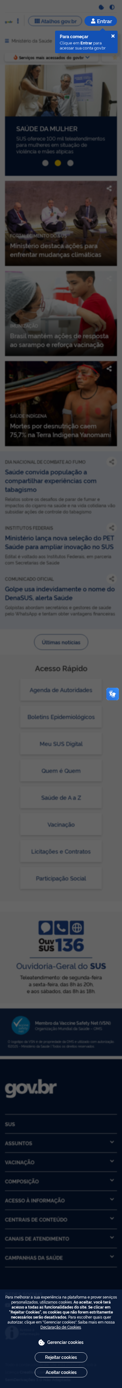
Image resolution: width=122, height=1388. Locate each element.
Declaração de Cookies (60, 1326)
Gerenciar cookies (65, 1342)
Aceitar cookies (61, 1372)
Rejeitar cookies (61, 1357)
